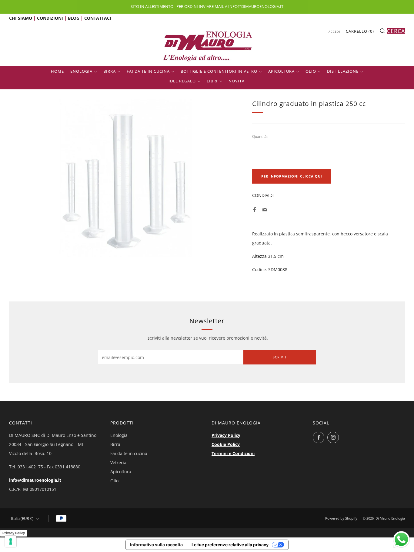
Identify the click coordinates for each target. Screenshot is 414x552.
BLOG (73, 18)
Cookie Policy (226, 444)
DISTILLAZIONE (343, 71)
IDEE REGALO (182, 81)
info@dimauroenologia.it (35, 480)
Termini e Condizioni (233, 453)
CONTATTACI (97, 18)
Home (57, 71)
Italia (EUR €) (22, 518)
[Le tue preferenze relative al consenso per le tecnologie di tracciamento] (10, 541)
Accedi (334, 32)
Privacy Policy (226, 435)
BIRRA (109, 71)
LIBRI (212, 81)
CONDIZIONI (50, 18)
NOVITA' (237, 81)
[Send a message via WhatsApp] (401, 539)
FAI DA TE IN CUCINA (148, 71)
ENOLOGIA (81, 71)
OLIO (310, 71)
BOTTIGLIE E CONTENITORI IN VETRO (219, 71)
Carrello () (360, 31)
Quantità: (260, 136)
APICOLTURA (281, 71)
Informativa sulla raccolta (156, 544)
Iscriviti (280, 357)
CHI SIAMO (20, 18)
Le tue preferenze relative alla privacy (230, 544)
